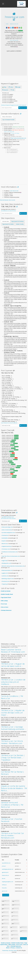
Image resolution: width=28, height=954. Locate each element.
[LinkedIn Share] (13, 27)
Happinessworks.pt (6, 546)
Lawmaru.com (5, 576)
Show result (23, 107)
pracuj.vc (4, 866)
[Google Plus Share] (9, 27)
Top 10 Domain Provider (8, 119)
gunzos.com (4, 891)
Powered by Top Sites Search (9, 950)
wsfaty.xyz (4, 884)
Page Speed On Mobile (8, 224)
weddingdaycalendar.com (7, 869)
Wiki (13, 90)
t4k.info (3, 878)
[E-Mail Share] (21, 27)
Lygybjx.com (5, 573)
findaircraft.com (5, 875)
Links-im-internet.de (7, 530)
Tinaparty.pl (5, 584)
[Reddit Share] (19, 27)
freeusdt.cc (4, 888)
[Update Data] (20, 113)
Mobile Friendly (20, 224)
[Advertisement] (14, 61)
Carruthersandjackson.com (8, 532)
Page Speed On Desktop (17, 221)
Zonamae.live (5, 535)
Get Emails (23, 521)
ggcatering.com (5, 872)
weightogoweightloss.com (7, 881)
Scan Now (23, 213)
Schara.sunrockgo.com (7, 527)
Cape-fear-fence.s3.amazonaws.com (11, 556)
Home (7, 24)
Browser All (5, 895)
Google (18, 87)
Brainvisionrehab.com (7, 570)
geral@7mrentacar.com (8, 517)
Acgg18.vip (4, 560)
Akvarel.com (5, 543)
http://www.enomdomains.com (18, 138)
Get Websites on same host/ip (8, 210)
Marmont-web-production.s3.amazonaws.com (13, 566)
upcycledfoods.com (6, 863)
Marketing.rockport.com (7, 578)
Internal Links (5, 221)
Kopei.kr (4, 540)
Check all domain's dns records (7, 200)
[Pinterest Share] (15, 27)
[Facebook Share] (7, 27)
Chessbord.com (5, 581)
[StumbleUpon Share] (17, 27)
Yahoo (11, 87)
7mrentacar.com (14, 24)
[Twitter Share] (11, 27)
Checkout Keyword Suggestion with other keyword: (13, 105)
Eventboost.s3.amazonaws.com (9, 551)
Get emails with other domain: (8, 518)
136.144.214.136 (14, 190)
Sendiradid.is (5, 538)
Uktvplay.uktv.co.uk (6, 563)
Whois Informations (7, 116)
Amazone (5, 90)
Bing (5, 87)
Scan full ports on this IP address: (9, 422)
